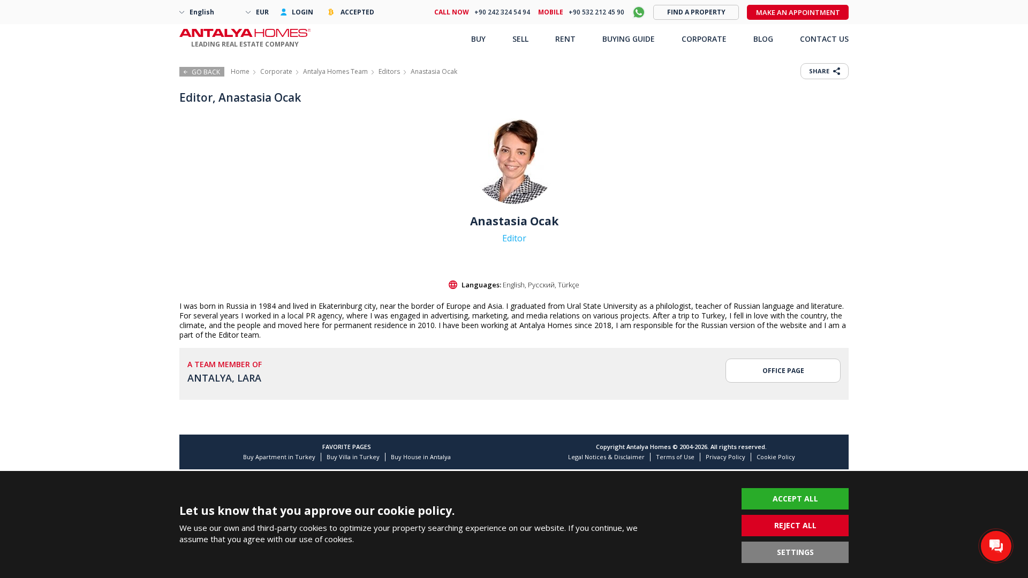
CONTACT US (824, 39)
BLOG (763, 39)
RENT (565, 39)
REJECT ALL (795, 525)
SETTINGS (795, 552)
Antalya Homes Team (335, 71)
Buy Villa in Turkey (353, 457)
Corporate (276, 71)
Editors (389, 71)
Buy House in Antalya (421, 457)
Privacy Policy (725, 457)
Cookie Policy (776, 457)
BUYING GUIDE (628, 39)
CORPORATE (704, 39)
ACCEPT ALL (795, 498)
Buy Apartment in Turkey (279, 457)
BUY (478, 39)
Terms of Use (675, 457)
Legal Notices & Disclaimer (606, 457)
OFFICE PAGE (783, 370)
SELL (520, 39)
